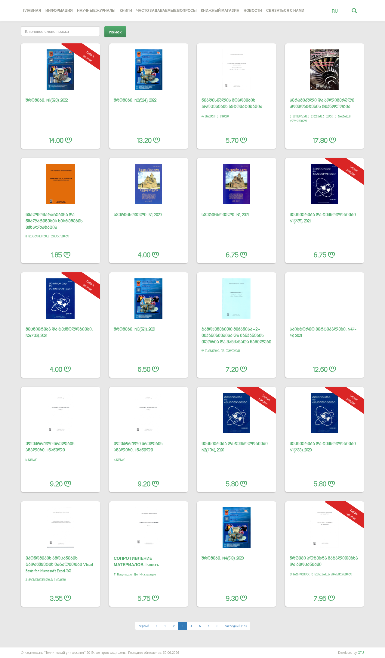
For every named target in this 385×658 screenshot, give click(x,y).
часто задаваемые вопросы (166, 10)
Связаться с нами (285, 10)
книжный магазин (220, 10)
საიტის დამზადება (13, 649)
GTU (361, 652)
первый (144, 626)
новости (253, 10)
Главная (32, 10)
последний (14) (236, 626)
